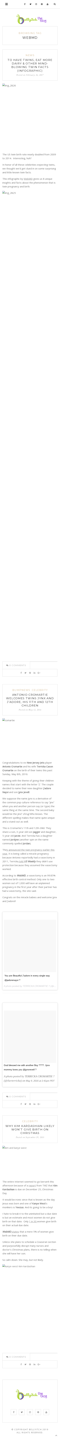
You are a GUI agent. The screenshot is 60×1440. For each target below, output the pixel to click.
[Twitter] (30, 4)
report (32, 1185)
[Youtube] (47, 4)
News (30, 55)
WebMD (28, 178)
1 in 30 (33, 1221)
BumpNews (21, 690)
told (21, 861)
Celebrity (40, 690)
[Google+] (39, 672)
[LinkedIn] (34, 672)
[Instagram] (36, 4)
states (15, 1231)
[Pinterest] (42, 4)
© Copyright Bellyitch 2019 (30, 1429)
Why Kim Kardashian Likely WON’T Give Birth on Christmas (30, 1129)
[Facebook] (25, 4)
